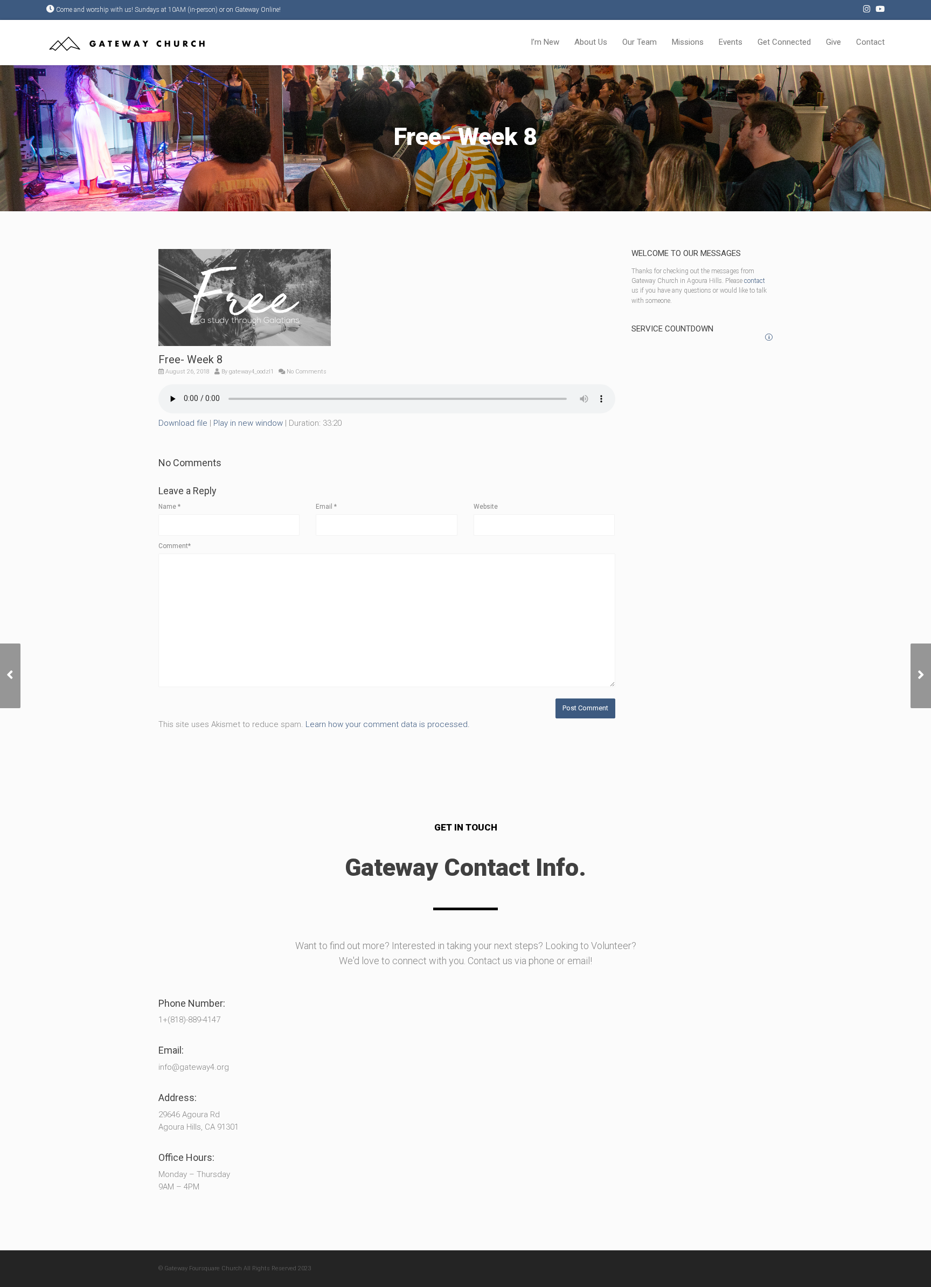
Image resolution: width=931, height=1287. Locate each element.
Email (326, 506)
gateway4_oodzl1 (251, 371)
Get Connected (784, 42)
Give (833, 42)
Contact (870, 42)
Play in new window (248, 423)
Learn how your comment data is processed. (387, 724)
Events (730, 42)
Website (486, 506)
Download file (182, 423)
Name (169, 506)
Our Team (639, 42)
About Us (590, 42)
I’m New (545, 42)
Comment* (174, 546)
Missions (688, 42)
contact (754, 281)
